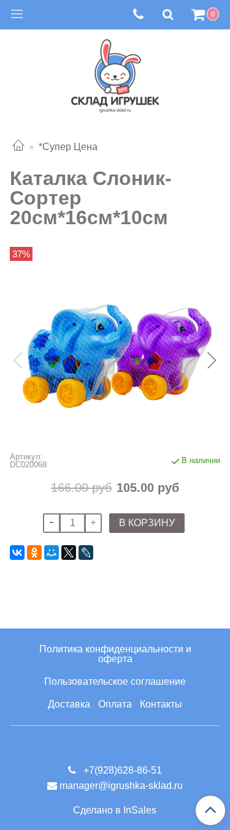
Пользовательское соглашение (115, 681)
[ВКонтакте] (17, 552)
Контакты (161, 704)
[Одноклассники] (34, 552)
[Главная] (18, 146)
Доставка (69, 704)
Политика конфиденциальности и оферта (115, 654)
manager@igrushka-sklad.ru (121, 785)
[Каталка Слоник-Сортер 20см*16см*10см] (115, 349)
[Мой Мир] (51, 552)
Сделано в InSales (114, 810)
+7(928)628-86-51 (121, 770)
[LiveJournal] (86, 552)
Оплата (115, 704)
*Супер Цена (68, 146)
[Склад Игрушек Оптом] (115, 73)
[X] (68, 552)
